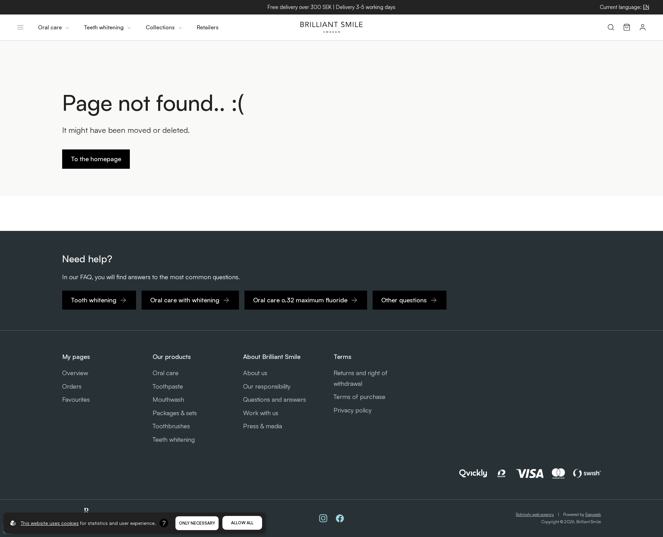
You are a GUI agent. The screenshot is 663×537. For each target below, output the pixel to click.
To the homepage (96, 159)
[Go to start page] (331, 27)
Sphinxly (535, 514)
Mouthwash (168, 399)
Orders (71, 386)
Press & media (262, 426)
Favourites (76, 399)
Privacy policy (353, 410)
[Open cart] (626, 27)
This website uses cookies (50, 523)
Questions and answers (274, 399)
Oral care (166, 373)
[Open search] (610, 27)
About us (255, 373)
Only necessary (197, 523)
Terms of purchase (359, 396)
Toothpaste (168, 386)
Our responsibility (266, 386)
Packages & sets (175, 413)
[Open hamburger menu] (20, 27)
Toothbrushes (171, 426)
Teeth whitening (174, 439)
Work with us (260, 413)
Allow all (242, 522)
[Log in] (642, 27)
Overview (75, 373)
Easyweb (593, 514)
